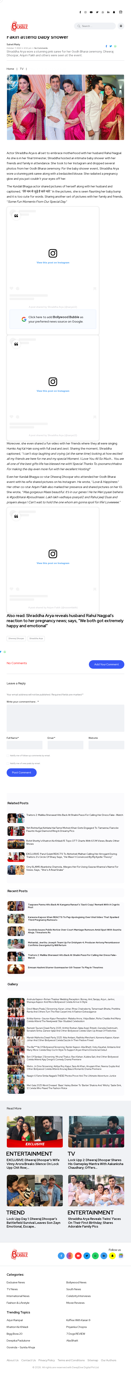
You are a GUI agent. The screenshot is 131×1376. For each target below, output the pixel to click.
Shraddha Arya (36, 638)
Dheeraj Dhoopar (16, 638)
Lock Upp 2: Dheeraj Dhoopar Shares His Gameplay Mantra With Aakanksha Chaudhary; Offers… (95, 1164)
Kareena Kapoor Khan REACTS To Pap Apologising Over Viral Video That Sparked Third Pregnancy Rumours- (73, 918)
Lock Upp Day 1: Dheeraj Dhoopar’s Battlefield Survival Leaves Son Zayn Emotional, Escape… (33, 1222)
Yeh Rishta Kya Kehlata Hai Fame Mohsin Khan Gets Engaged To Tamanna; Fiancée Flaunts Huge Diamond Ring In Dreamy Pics (72, 829)
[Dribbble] (112, 1255)
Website (93, 737)
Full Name (13, 737)
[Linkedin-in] (103, 1255)
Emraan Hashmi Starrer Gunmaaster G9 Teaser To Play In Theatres (65, 967)
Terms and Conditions (71, 1360)
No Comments (41, 48)
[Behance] (121, 1255)
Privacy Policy (47, 1360)
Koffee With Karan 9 (78, 1320)
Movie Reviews (75, 1303)
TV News (12, 1289)
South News (73, 1289)
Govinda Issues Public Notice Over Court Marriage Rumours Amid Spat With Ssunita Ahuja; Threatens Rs (74, 931)
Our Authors (108, 1360)
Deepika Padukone (18, 1340)
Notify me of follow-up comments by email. (30, 755)
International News (18, 1296)
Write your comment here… (23, 701)
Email (51, 737)
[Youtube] (78, 1255)
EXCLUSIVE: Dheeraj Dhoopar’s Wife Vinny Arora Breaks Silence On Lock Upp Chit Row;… (33, 1164)
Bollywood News (76, 1282)
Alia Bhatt (72, 1340)
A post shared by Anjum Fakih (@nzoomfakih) (53, 607)
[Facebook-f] (61, 1255)
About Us (13, 1360)
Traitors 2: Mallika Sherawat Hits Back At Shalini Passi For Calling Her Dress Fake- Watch (74, 814)
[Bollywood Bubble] (19, 26)
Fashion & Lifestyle (18, 1303)
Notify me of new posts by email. (25, 763)
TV (22, 69)
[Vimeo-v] (95, 1255)
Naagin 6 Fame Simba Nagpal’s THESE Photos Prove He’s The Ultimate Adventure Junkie (71, 1075)
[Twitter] (86, 1255)
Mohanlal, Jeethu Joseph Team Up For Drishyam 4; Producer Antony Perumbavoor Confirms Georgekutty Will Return (74, 944)
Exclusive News (16, 1282)
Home (10, 69)
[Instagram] (69, 1255)
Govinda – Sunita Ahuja (21, 1347)
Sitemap (93, 1360)
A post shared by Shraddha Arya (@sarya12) (53, 307)
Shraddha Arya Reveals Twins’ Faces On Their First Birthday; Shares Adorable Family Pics (94, 1222)
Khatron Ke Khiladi (17, 1327)
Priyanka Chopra (76, 1327)
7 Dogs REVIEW (75, 1334)
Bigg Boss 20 (15, 1334)
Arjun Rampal (15, 1320)
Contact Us (28, 1360)
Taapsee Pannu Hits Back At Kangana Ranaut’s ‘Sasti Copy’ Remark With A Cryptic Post (74, 906)
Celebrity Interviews (78, 1296)
